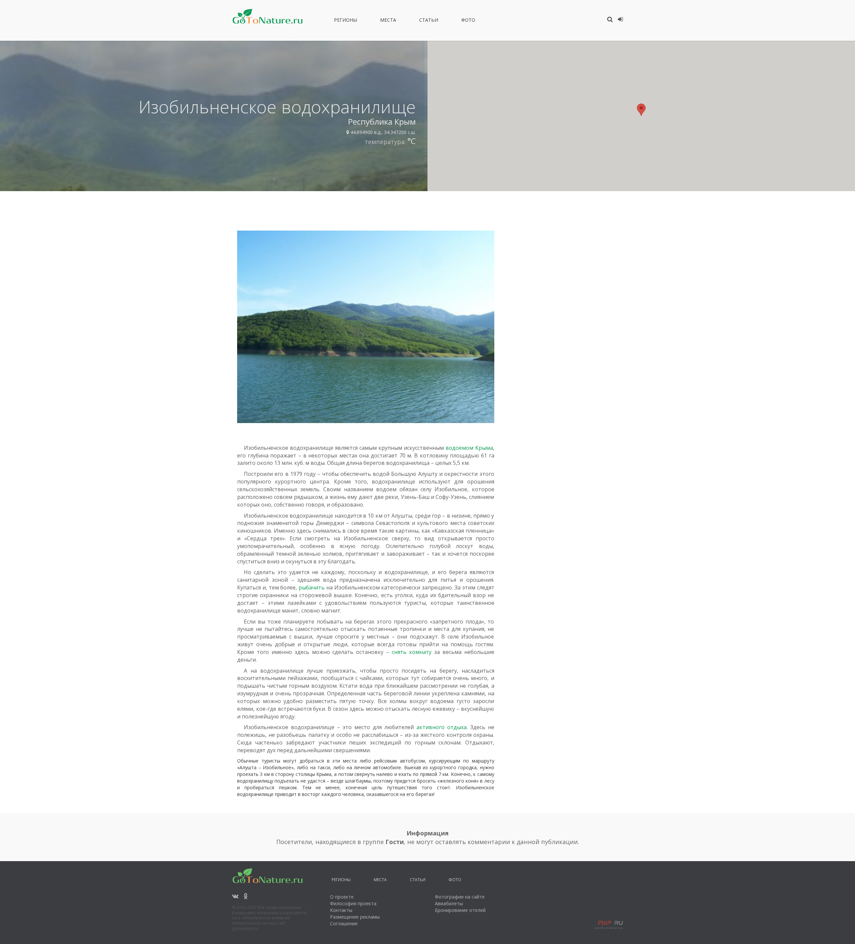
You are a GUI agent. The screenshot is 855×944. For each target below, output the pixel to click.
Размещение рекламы (355, 917)
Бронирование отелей (460, 910)
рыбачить (312, 587)
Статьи (428, 21)
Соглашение (344, 923)
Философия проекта (353, 903)
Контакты (341, 910)
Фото (468, 21)
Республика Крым (382, 121)
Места (388, 21)
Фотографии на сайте (460, 897)
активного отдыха (441, 727)
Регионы (345, 21)
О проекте (342, 897)
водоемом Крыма (469, 447)
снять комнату (412, 652)
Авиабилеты (449, 903)
